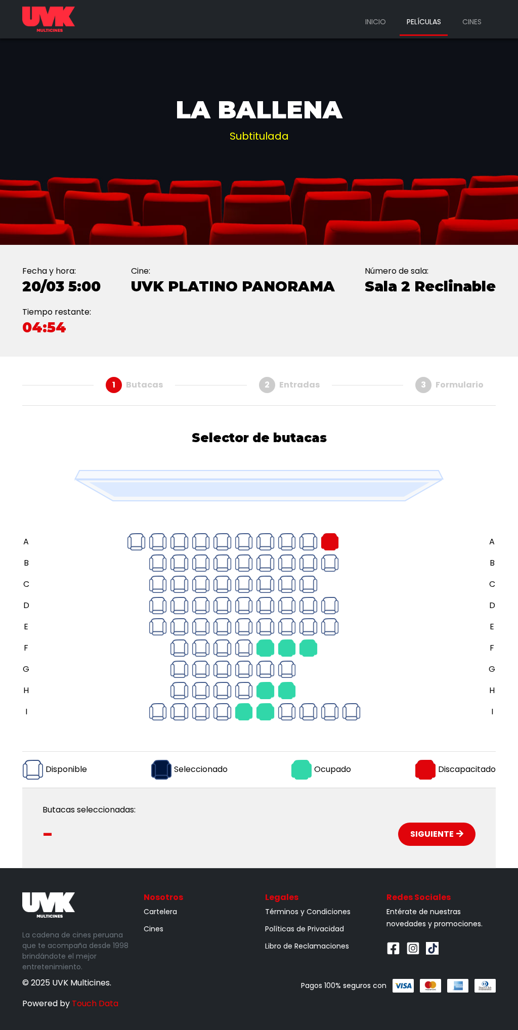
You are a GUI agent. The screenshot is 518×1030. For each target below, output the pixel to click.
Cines (472, 22)
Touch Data (95, 1003)
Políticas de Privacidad (304, 929)
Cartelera (160, 912)
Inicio (375, 22)
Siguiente (432, 834)
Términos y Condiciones (308, 912)
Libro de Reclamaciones (307, 946)
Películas (424, 22)
